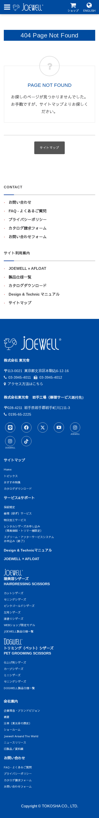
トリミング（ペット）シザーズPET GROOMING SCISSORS (29, 650)
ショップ (73, 10)
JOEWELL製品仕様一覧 (19, 631)
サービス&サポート (19, 498)
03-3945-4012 (50, 377)
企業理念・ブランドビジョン (22, 710)
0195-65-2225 (19, 414)
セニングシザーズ (15, 599)
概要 (6, 717)
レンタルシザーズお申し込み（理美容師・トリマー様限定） (23, 528)
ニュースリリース (15, 742)
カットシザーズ (13, 593)
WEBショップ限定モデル (19, 625)
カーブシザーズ (13, 669)
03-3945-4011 (19, 377)
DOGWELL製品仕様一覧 (19, 688)
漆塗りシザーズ (13, 619)
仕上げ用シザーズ (15, 662)
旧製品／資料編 (13, 749)
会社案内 (11, 701)
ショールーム (12, 729)
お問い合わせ (20, 202)
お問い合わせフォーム (28, 237)
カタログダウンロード (28, 286)
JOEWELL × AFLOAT (27, 269)
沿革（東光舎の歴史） (18, 723)
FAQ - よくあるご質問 (27, 211)
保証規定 (9, 507)
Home (8, 469)
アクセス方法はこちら (25, 384)
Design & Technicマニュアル (28, 550)
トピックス (11, 476)
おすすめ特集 (12, 482)
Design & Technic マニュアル (34, 294)
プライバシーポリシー (28, 220)
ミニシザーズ (12, 675)
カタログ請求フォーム (28, 228)
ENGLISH (89, 10)
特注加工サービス (15, 520)
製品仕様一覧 (20, 277)
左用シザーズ (12, 612)
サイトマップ (20, 303)
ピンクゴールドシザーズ (19, 606)
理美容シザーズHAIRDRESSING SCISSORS (27, 581)
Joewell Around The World (21, 736)
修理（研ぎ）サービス (18, 513)
